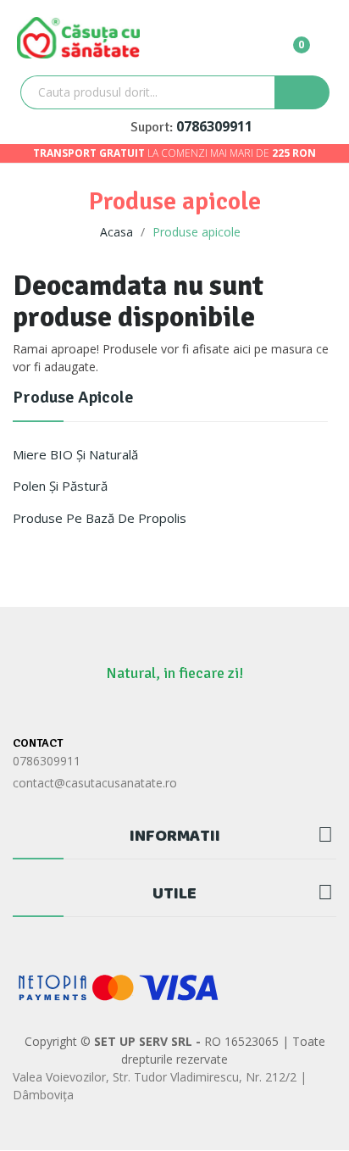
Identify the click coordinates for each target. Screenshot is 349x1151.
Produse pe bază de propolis (99, 517)
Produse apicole (73, 398)
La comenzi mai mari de (174, 153)
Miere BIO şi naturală (75, 454)
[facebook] (125, 710)
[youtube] (224, 710)
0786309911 (214, 126)
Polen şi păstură (60, 485)
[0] (288, 37)
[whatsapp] (158, 710)
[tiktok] (191, 710)
